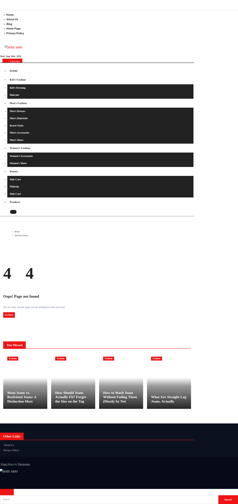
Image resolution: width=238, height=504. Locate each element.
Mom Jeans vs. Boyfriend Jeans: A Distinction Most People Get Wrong (21, 399)
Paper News (7, 464)
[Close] (7, 492)
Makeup (14, 186)
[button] (20, 212)
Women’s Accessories (21, 156)
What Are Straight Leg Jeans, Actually (168, 399)
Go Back (9, 315)
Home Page (13, 28)
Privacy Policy (15, 33)
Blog (9, 24)
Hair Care (15, 179)
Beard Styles (16, 125)
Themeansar (23, 464)
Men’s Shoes (16, 140)
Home (10, 14)
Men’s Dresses (17, 111)
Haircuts (14, 95)
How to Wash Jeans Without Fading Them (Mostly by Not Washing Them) (120, 399)
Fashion (13, 358)
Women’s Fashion (20, 148)
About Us (12, 19)
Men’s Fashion (18, 103)
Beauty (14, 171)
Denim (13, 70)
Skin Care (15, 193)
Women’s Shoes (18, 163)
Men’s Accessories (19, 132)
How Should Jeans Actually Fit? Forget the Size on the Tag (70, 397)
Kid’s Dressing (18, 87)
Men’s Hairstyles (19, 118)
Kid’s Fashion (18, 79)
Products (15, 202)
